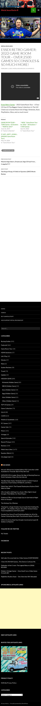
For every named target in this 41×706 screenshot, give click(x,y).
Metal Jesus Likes (7, 46)
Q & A (3, 412)
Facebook (5, 541)
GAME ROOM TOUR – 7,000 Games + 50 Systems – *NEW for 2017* (9, 124)
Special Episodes (6, 438)
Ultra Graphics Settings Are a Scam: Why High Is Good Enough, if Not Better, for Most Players (18, 493)
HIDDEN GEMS (6, 378)
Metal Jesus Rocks (19, 68)
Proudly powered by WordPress (19, 703)
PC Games (4, 423)
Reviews (3, 446)
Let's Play (4, 356)
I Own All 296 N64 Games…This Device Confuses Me (18, 562)
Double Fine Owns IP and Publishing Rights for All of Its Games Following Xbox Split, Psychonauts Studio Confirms (20, 515)
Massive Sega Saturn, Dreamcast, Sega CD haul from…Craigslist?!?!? (18, 161)
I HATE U (4, 416)
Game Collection (6, 408)
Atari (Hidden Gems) (8, 397)
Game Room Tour (8, 150)
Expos (3, 309)
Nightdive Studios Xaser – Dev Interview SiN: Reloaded (19, 576)
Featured (4, 345)
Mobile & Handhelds (7, 419)
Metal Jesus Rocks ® (9, 10)
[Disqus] (20, 210)
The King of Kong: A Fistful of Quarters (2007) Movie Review (18, 171)
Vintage (3, 434)
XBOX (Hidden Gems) (9, 386)
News (3, 364)
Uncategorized (6, 457)
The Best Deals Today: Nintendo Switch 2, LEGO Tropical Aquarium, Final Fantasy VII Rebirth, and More (19, 481)
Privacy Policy (5, 703)
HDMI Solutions (6, 352)
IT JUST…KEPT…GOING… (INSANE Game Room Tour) (9, 136)
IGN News (6, 465)
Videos (3, 312)
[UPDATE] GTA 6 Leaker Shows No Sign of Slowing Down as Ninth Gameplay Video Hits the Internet (20, 476)
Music (3, 431)
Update (3, 375)
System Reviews (6, 367)
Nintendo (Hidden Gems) (10, 382)
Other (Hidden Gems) (9, 401)
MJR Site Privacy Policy (8, 683)
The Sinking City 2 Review (9, 503)
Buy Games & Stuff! (7, 316)
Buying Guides (5, 341)
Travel (3, 371)
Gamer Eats (5, 427)
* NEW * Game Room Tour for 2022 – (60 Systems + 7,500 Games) (29, 124)
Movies (3, 360)
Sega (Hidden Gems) (8, 393)
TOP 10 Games (6, 405)
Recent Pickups (6, 442)
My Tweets (4, 533)
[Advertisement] (20, 608)
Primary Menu (38, 10)
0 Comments (30, 68)
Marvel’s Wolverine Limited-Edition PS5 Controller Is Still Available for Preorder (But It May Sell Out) (20, 470)
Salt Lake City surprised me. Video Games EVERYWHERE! (20, 558)
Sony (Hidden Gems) (8, 390)
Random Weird (6, 453)
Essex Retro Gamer (8, 105)
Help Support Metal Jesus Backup (12, 320)
